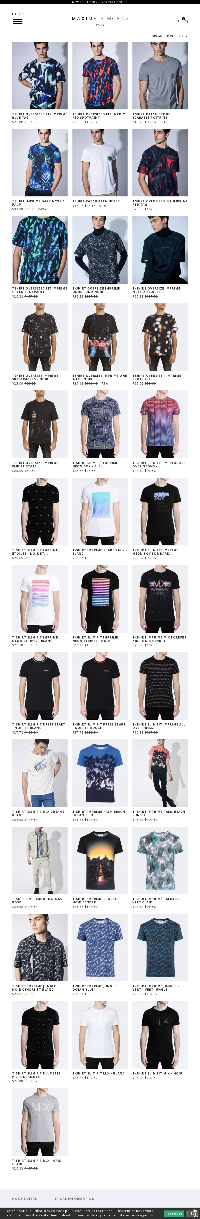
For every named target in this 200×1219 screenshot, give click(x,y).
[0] (186, 21)
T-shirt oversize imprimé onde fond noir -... (96, 290)
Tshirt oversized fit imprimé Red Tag (160, 203)
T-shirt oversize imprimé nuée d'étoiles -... (156, 290)
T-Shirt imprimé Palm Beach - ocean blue (100, 813)
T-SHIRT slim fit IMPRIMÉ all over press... (159, 726)
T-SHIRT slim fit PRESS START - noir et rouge (99, 726)
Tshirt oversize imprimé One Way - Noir (99, 377)
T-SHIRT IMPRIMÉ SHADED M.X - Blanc (99, 552)
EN (21, 13)
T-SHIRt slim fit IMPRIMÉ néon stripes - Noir (95, 639)
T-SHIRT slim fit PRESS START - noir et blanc (39, 726)
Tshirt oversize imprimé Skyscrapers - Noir (35, 377)
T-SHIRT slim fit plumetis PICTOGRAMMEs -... (36, 1075)
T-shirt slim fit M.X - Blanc (98, 1073)
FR (14, 13)
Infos (192, 1213)
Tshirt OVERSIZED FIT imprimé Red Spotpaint (100, 116)
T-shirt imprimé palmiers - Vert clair (157, 900)
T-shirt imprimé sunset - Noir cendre (96, 900)
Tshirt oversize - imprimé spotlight (156, 377)
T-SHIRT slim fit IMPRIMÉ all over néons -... (159, 464)
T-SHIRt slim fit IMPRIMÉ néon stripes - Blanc (35, 639)
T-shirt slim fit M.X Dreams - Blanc (39, 813)
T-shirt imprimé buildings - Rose (38, 900)
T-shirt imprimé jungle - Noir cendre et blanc (35, 988)
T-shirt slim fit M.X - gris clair (36, 1162)
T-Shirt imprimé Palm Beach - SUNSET (160, 813)
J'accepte (174, 1213)
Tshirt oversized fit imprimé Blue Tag (40, 116)
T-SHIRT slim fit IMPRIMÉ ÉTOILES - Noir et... (35, 552)
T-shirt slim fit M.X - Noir (157, 1073)
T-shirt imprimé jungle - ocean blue (95, 988)
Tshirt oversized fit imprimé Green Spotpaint (40, 290)
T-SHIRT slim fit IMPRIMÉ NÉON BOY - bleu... (95, 464)
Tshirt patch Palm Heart (96, 201)
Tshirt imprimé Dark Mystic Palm (38, 203)
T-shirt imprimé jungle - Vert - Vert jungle (155, 988)
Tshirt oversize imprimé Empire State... (35, 464)
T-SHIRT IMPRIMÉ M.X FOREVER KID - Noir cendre (159, 639)
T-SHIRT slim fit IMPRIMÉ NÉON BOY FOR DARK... (155, 552)
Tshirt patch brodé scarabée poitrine (151, 116)
